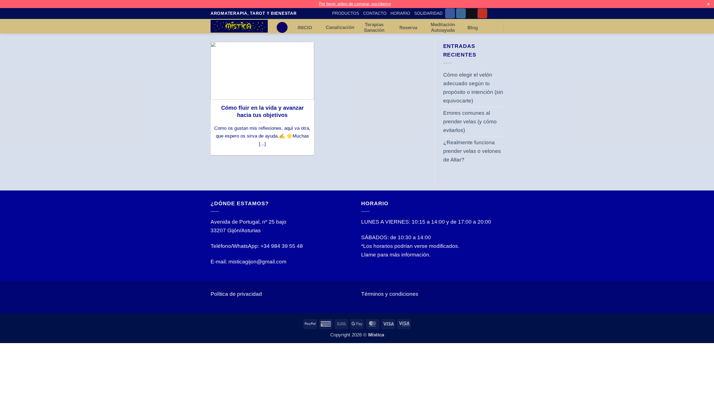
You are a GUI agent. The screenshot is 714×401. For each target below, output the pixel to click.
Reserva (408, 27)
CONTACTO (375, 13)
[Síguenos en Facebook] (450, 13)
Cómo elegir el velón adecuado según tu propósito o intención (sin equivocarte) (473, 88)
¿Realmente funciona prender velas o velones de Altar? (472, 151)
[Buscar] (282, 27)
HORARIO (400, 13)
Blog (472, 27)
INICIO (305, 27)
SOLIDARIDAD (428, 13)
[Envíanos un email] (471, 13)
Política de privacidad (236, 294)
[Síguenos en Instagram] (461, 13)
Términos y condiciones (389, 294)
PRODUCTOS (345, 13)
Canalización (340, 27)
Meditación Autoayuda (443, 27)
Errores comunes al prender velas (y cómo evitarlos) (470, 121)
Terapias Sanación (374, 27)
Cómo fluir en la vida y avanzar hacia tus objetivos (262, 111)
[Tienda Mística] (239, 26)
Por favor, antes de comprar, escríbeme (355, 3)
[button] (497, 13)
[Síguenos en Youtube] (482, 13)
